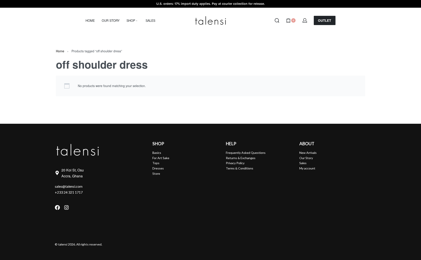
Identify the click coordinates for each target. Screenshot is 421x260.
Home (60, 51)
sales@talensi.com (68, 186)
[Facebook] (57, 207)
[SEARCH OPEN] (277, 20)
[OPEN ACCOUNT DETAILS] (304, 20)
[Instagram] (66, 207)
